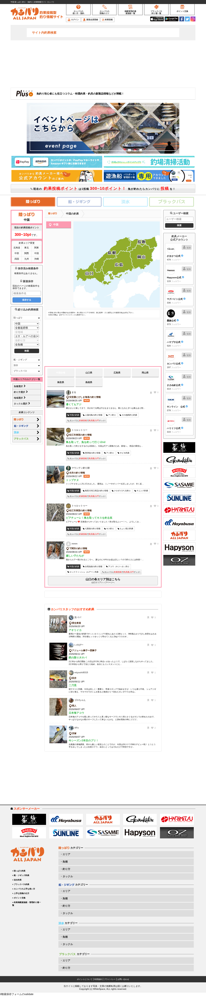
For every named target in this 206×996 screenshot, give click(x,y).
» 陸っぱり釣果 (18, 871)
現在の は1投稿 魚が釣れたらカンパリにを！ (104, 188)
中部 (16, 253)
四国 (16, 259)
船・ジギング (20, 359)
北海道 (16, 247)
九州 (26, 259)
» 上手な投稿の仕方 (20, 893)
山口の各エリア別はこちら (103, 581)
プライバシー (110, 979)
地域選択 (18, 398)
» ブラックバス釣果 (20, 884)
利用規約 (98, 979)
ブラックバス (20, 371)
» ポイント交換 (18, 898)
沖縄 (36, 259)
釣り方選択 (20, 392)
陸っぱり (18, 317)
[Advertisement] (103, 64)
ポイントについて (84, 979)
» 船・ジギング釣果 (20, 875)
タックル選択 (21, 403)
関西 (26, 253)
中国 (36, 253)
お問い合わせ (123, 979)
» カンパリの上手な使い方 (23, 889)
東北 (26, 247)
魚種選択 (18, 386)
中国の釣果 (72, 213)
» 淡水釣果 (17, 880)
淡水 (16, 365)
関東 (36, 247)
